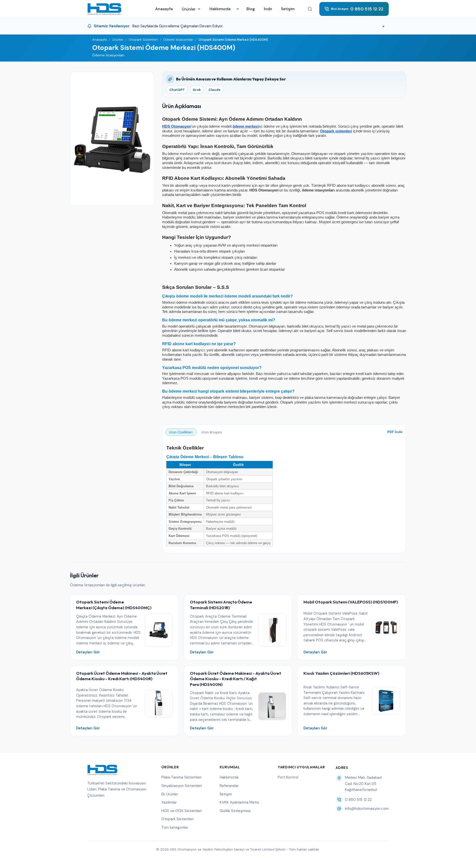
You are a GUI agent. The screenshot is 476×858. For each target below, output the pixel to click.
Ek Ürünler (169, 794)
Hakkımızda (220, 8)
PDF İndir (395, 432)
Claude (214, 90)
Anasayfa (164, 8)
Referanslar (229, 785)
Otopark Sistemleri (143, 39)
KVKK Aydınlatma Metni (239, 802)
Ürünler (189, 9)
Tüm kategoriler (174, 827)
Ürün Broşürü (211, 432)
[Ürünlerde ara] (309, 8)
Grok (197, 90)
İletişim (288, 8)
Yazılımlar (169, 802)
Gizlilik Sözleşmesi (235, 810)
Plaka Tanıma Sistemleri (181, 777)
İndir (268, 8)
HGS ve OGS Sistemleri (181, 810)
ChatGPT (177, 90)
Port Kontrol (288, 777)
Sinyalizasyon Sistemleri (181, 785)
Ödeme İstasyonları (178, 39)
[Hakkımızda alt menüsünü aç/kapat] (237, 9)
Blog (250, 8)
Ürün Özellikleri (181, 432)
